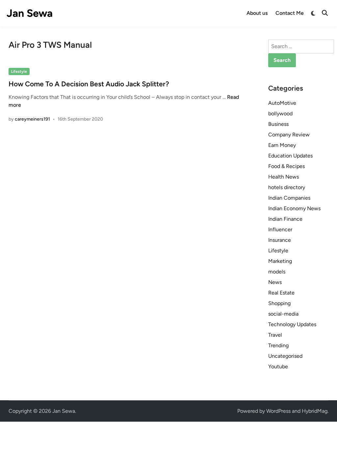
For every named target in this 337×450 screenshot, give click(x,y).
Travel (275, 335)
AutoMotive (282, 103)
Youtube (278, 366)
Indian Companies (289, 198)
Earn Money (282, 145)
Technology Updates (292, 324)
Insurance (279, 240)
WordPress (278, 411)
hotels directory (286, 187)
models (276, 271)
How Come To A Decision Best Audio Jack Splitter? (89, 84)
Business (278, 124)
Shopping (279, 303)
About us (257, 13)
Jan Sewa (30, 13)
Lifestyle (19, 71)
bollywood (280, 113)
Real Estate (281, 293)
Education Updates (290, 156)
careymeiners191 (32, 119)
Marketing (280, 261)
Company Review (289, 134)
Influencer (280, 229)
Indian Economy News (294, 208)
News (275, 282)
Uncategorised (285, 356)
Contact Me (289, 13)
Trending (278, 345)
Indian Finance (285, 219)
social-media (283, 314)
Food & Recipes (286, 166)
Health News (283, 177)
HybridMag (314, 411)
